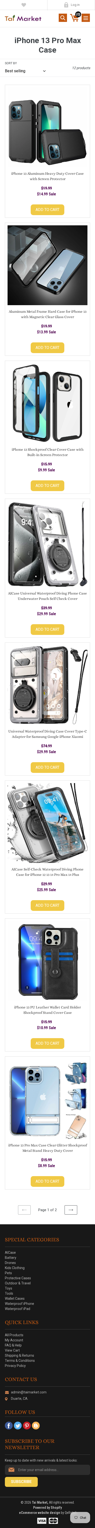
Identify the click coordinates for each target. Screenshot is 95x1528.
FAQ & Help (13, 1345)
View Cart (12, 1350)
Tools (9, 1293)
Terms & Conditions (20, 1361)
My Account (66, 5)
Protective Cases (18, 1278)
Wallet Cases (15, 1298)
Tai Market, (40, 1502)
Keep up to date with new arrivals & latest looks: (41, 1460)
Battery (10, 1258)
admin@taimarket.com (29, 1392)
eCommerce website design (40, 1513)
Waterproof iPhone (19, 1304)
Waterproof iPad (17, 1309)
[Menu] (86, 18)
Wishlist (24, 5)
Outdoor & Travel (18, 1283)
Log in (75, 5)
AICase (10, 1252)
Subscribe (21, 1481)
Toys (8, 1288)
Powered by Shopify (47, 1508)
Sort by (11, 63)
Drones (10, 1263)
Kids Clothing (15, 1268)
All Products (14, 1335)
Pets (8, 1273)
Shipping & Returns (19, 1355)
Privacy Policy (15, 1366)
